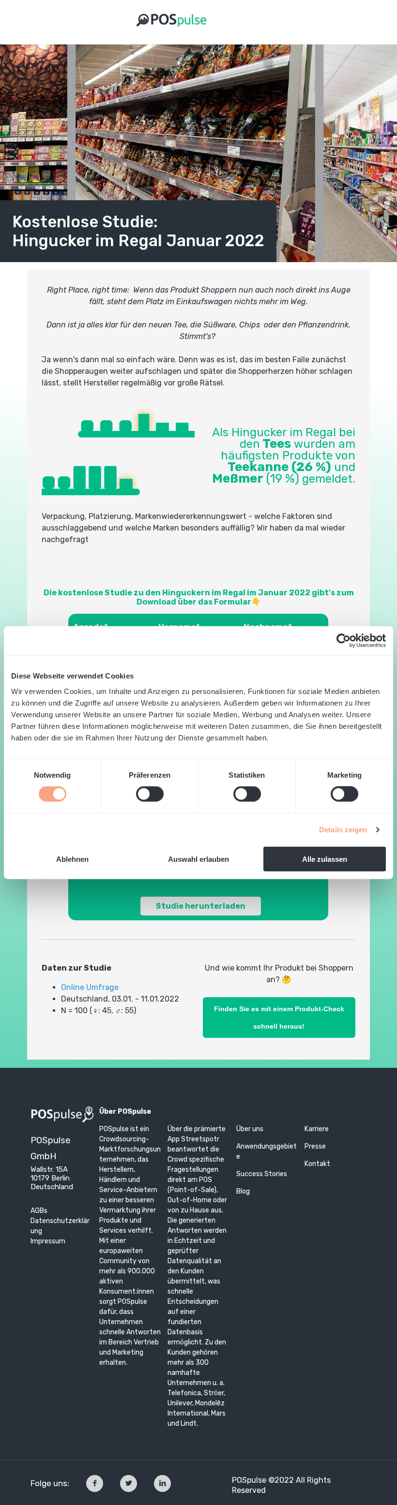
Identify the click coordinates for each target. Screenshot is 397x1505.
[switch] (150, 794)
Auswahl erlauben (198, 859)
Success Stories (262, 1174)
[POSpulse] (172, 19)
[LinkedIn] (162, 1483)
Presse (315, 1146)
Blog (243, 1191)
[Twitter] (128, 1483)
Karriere (317, 1129)
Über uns (249, 1129)
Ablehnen (72, 859)
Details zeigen (343, 830)
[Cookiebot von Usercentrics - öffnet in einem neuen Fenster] (343, 641)
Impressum (48, 1241)
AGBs (39, 1211)
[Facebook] (94, 1483)
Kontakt (317, 1164)
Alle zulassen (324, 859)
